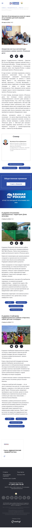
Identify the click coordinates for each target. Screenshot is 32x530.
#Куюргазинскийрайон (16, 306)
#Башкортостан (21, 302)
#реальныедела (25, 168)
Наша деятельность (12, 7)
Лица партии (20, 472)
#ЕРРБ (9, 302)
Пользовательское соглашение (16, 510)
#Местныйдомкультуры (10, 168)
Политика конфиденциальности (16, 511)
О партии (5, 472)
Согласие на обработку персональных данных (16, 514)
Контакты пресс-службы (9, 478)
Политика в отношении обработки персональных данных (16, 512)
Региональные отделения (7, 475)
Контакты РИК (21, 474)
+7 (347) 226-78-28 (16, 484)
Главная (4, 7)
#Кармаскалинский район (16, 426)
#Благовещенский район (16, 164)
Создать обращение (16, 184)
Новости (21, 7)
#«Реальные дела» (16, 309)
